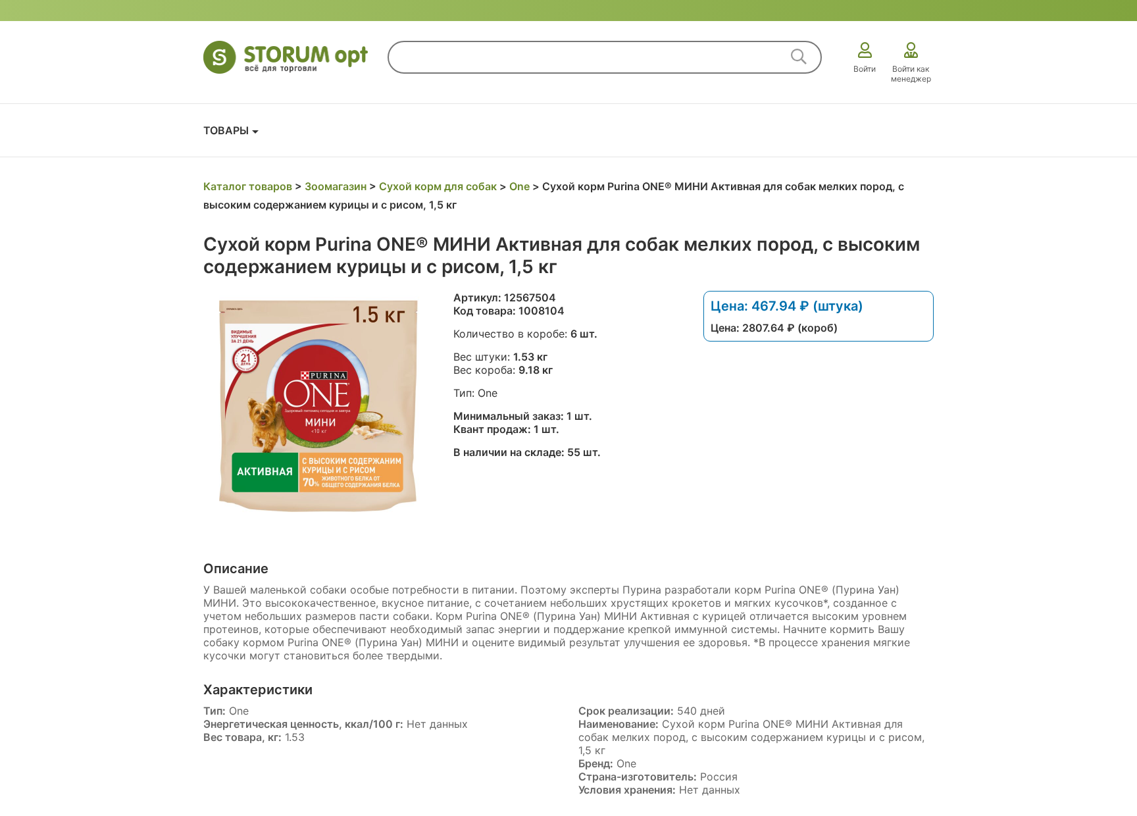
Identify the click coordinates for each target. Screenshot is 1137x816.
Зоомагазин (335, 186)
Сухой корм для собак (438, 186)
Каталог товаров (247, 186)
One (519, 186)
